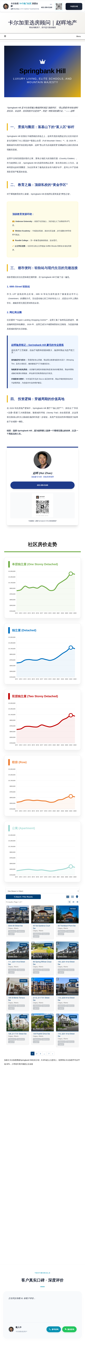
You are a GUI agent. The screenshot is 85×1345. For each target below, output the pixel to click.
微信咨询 (71, 1329)
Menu (78, 36)
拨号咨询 (55, 1329)
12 (69, 902)
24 (73, 902)
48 (77, 902)
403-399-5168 (42, 485)
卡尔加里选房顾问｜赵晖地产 (42, 22)
